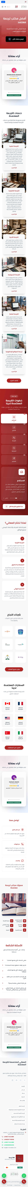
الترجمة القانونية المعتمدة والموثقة (17, 1110)
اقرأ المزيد (14, 168)
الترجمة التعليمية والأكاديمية (18, 1120)
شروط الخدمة (9, 1185)
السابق (21, 498)
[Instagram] (20, 1080)
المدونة (23, 1097)
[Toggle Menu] (2, 7)
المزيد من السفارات (14, 747)
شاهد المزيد (14, 380)
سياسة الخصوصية (17, 1185)
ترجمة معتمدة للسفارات (19, 1124)
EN (5, 6)
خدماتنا (23, 1093)
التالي (6, 498)
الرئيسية (23, 1086)
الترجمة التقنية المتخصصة (19, 1113)
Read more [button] (14, 795)
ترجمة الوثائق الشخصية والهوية (18, 1117)
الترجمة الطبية (22, 1106)
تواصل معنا (22, 1100)
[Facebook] (16, 1080)
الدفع (3, 2)
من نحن (23, 1090)
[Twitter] (24, 1080)
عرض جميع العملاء (14, 669)
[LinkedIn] (12, 1080)
